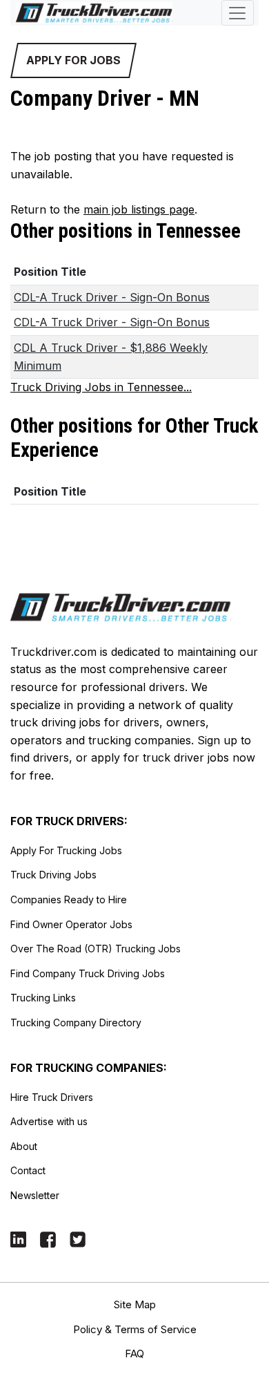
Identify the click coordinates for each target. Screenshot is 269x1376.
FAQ (134, 1353)
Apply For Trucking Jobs (66, 850)
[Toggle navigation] (237, 13)
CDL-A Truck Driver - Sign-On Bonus (112, 297)
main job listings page (139, 209)
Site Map (135, 1304)
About (23, 1146)
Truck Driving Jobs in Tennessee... (101, 387)
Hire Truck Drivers (51, 1097)
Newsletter (34, 1195)
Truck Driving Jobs (53, 874)
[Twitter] (78, 1239)
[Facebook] (48, 1239)
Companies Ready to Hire (68, 899)
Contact (28, 1170)
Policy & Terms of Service (135, 1329)
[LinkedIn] (18, 1239)
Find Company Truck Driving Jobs (87, 973)
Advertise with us (49, 1121)
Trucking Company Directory (75, 1022)
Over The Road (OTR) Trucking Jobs (95, 948)
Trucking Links (43, 997)
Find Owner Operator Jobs (71, 924)
